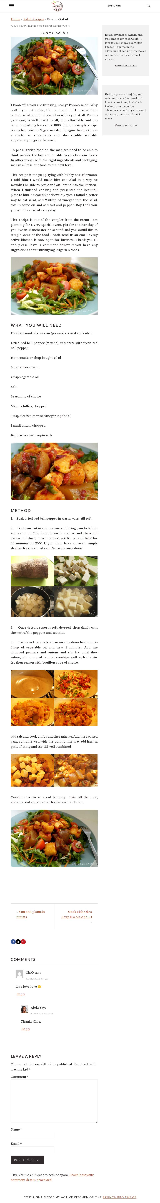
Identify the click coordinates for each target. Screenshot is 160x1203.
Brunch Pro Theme (119, 1197)
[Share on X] (18, 941)
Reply (21, 994)
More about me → (126, 65)
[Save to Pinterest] (23, 941)
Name (16, 1129)
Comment (19, 1077)
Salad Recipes (33, 19)
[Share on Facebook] (13, 941)
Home (15, 19)
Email (16, 1143)
